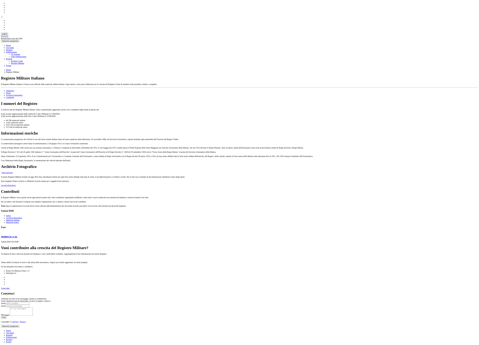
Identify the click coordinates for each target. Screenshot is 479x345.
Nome (3, 303)
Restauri (9, 50)
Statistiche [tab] (10, 91)
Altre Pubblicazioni (18, 57)
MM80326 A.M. (9, 237)
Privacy (23, 322)
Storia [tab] (8, 93)
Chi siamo (10, 48)
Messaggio (5, 315)
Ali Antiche (15, 54)
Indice (8, 216)
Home (8, 45)
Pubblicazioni (11, 52)
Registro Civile (17, 61)
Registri (9, 59)
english (4, 34)
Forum (8, 66)
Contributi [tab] (10, 97)
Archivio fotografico (14, 218)
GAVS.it (14, 322)
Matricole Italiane (13, 220)
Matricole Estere (12, 222)
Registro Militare (17, 63)
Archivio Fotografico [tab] (14, 95)
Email (3, 306)
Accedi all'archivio (8, 185)
